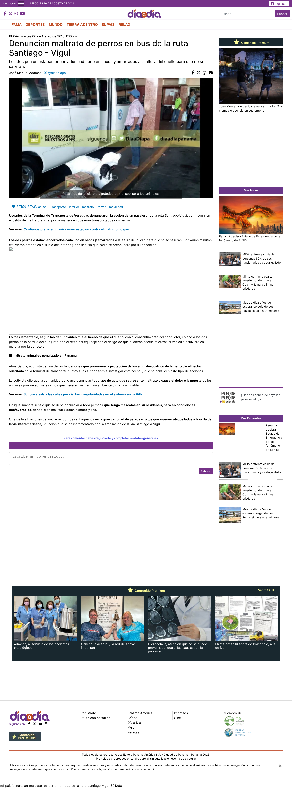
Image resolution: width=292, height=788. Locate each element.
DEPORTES (35, 24)
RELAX (124, 24)
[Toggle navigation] (21, 3)
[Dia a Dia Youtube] (22, 14)
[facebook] (29, 724)
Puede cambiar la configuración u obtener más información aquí (112, 769)
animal (42, 207)
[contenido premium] (25, 736)
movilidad (116, 207)
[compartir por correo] (211, 73)
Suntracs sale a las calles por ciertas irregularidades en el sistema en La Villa (83, 394)
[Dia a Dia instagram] (17, 14)
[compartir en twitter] (199, 73)
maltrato (88, 207)
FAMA (17, 24)
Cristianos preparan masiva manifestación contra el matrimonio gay (76, 229)
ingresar (281, 4)
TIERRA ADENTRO (82, 24)
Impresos (181, 713)
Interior (74, 207)
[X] (34, 724)
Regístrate (88, 713)
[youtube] (40, 724)
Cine (177, 718)
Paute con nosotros (95, 718)
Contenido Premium (254, 43)
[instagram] (46, 724)
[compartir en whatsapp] (204, 73)
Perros (101, 207)
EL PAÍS (108, 24)
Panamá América (140, 713)
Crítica (132, 718)
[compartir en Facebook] (193, 73)
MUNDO (56, 24)
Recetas (133, 732)
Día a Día (134, 723)
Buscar (282, 14)
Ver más (264, 590)
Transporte (58, 207)
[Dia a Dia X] (10, 14)
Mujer (131, 727)
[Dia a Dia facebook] (5, 14)
